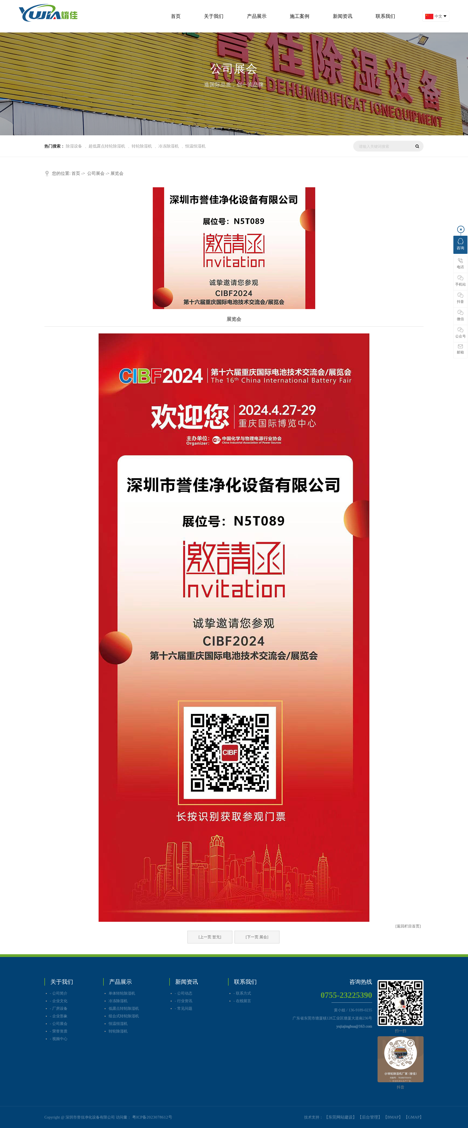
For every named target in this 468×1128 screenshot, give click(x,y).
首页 (176, 16)
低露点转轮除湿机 (124, 1008)
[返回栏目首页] (408, 926)
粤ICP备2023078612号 (152, 1117)
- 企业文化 (58, 1001)
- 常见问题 (183, 1008)
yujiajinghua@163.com (354, 1026)
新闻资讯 (342, 16)
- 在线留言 (242, 1001)
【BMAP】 (393, 1117)
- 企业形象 (58, 1016)
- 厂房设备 (58, 1008)
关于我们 (213, 16)
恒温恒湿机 (195, 146)
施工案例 (299, 16)
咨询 (460, 248)
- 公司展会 (58, 1024)
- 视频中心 (58, 1039)
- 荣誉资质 (58, 1031)
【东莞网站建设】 (340, 1117)
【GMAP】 (414, 1117)
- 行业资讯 (183, 1001)
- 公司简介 (58, 993)
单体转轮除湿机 (122, 993)
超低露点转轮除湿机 (107, 146)
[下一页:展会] (257, 937)
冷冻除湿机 (168, 146)
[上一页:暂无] (210, 937)
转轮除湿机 (142, 146)
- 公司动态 (183, 993)
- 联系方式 (242, 993)
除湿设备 (74, 146)
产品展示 (256, 16)
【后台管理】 (370, 1117)
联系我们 (385, 16)
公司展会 (96, 173)
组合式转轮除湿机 (124, 1016)
